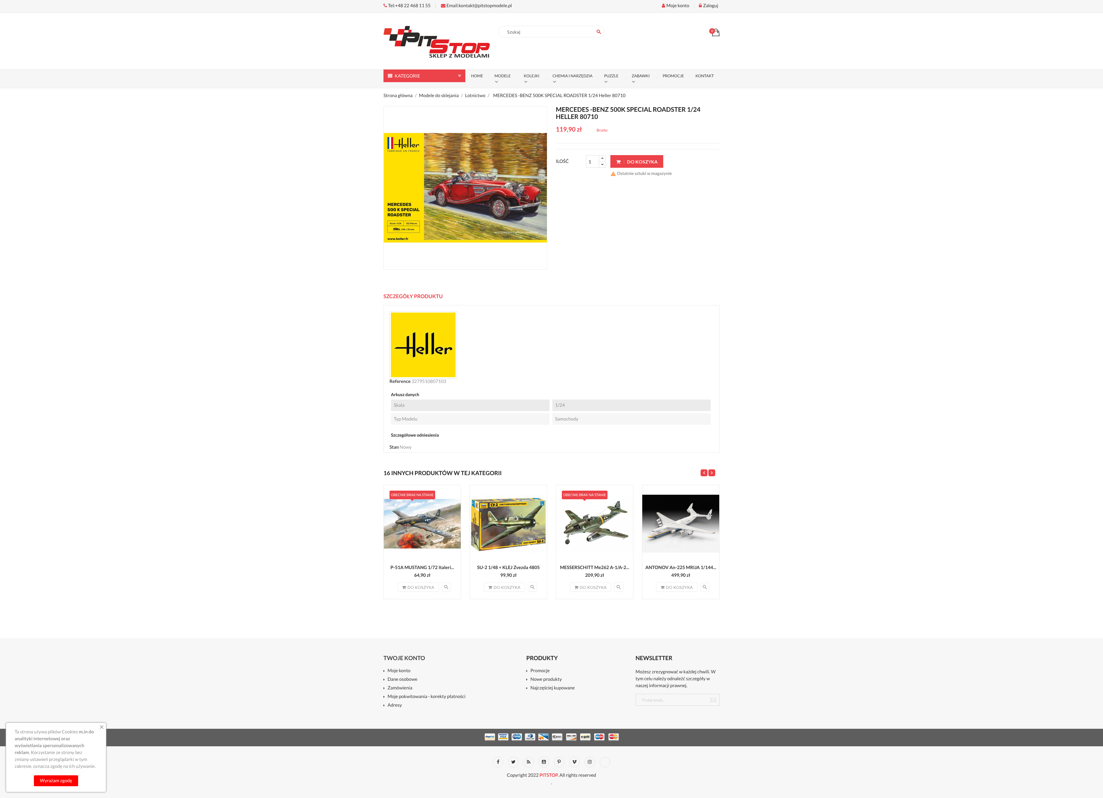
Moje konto (398, 670)
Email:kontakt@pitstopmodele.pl (479, 5)
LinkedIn (605, 762)
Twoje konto (404, 658)
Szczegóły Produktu (413, 296)
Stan (394, 447)
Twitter (513, 762)
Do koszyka (641, 161)
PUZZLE (611, 76)
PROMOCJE (673, 76)
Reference (400, 381)
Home (477, 76)
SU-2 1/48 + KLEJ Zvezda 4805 (508, 567)
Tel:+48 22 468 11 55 (409, 5)
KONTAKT (704, 76)
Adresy (394, 705)
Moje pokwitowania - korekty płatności (426, 696)
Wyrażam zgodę (56, 780)
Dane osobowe (402, 679)
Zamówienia (399, 688)
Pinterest (559, 762)
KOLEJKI (531, 76)
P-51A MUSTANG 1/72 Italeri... (422, 567)
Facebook (498, 762)
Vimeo (574, 762)
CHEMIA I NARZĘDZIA (573, 76)
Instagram (590, 762)
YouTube (544, 762)
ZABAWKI (640, 76)
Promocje (540, 670)
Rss (528, 762)
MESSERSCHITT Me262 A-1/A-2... (594, 567)
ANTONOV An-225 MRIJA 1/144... (680, 567)
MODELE (503, 76)
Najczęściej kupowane (553, 688)
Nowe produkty (546, 679)
